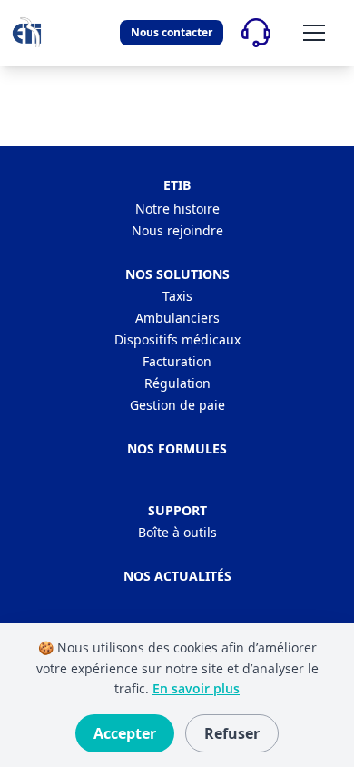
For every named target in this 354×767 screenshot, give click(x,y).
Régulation (177, 383)
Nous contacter (171, 32)
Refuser (232, 733)
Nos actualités (177, 575)
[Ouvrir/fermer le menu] (314, 33)
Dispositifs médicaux (177, 339)
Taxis (177, 295)
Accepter (124, 733)
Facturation (177, 361)
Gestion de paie (177, 404)
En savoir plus (196, 688)
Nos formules (177, 448)
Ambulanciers (177, 317)
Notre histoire (177, 208)
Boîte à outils (177, 532)
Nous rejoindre (177, 230)
